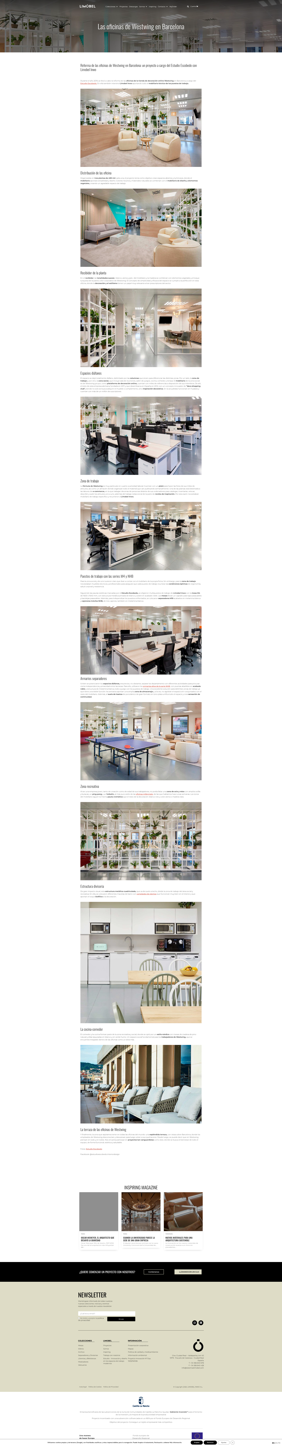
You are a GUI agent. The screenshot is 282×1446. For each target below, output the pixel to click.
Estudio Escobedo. (88, 83)
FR (279, 1443)
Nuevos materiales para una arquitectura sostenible (178, 1239)
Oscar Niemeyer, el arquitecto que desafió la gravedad (97, 1239)
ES (273, 1443)
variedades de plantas (146, 894)
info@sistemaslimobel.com (193, 1368)
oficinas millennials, (144, 794)
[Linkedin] (201, 1322)
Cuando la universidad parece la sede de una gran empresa (139, 1239)
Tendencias (169, 1234)
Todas (83, 1234)
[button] (112, 6)
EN (276, 1443)
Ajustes (223, 1442)
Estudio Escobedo (94, 1149)
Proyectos (158, 34)
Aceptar (196, 1442)
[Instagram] (194, 1322)
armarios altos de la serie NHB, (156, 686)
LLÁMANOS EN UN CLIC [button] (189, 1272)
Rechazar (210, 1442)
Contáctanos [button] (153, 1272)
